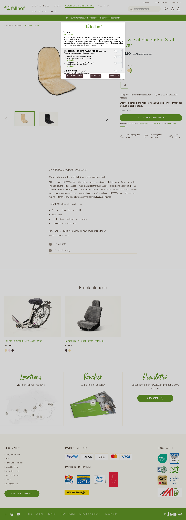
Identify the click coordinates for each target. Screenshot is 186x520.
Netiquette (8, 480)
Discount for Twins (11, 467)
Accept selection (74, 76)
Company (147, 2)
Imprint (65, 34)
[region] (93, 61)
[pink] (9, 350)
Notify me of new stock (151, 118)
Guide (6, 459)
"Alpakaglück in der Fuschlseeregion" (104, 18)
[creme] (129, 70)
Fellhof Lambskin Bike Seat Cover (23, 341)
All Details (70, 60)
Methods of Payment (11, 476)
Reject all (95, 76)
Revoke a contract (22, 494)
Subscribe (153, 398)
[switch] (118, 51)
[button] (115, 51)
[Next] (107, 119)
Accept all (114, 76)
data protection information (150, 124)
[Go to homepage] (14, 7)
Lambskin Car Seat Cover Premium (84, 341)
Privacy (71, 34)
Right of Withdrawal (11, 471)
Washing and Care (11, 484)
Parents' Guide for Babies (13, 463)
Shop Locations (162, 2)
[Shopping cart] (179, 9)
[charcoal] (12, 350)
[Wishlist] (166, 9)
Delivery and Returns (12, 455)
